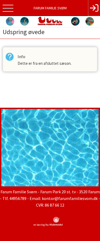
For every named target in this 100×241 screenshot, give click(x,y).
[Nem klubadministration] (48, 225)
